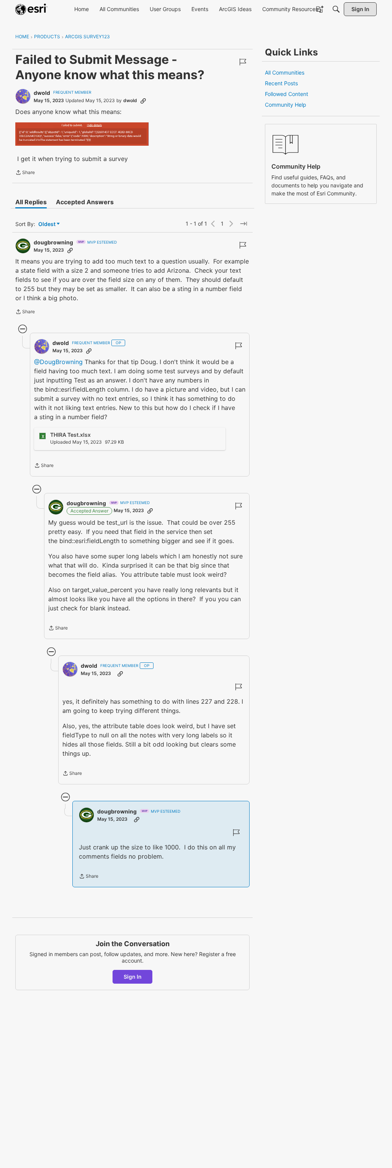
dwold (42, 92)
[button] (82, 134)
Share (25, 173)
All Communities (284, 72)
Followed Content (286, 94)
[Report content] (243, 62)
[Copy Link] (143, 100)
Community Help (285, 104)
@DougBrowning (58, 362)
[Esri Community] (31, 9)
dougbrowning (53, 242)
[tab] (31, 201)
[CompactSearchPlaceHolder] (336, 9)
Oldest (47, 224)
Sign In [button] (133, 976)
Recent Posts (281, 83)
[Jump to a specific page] (243, 224)
